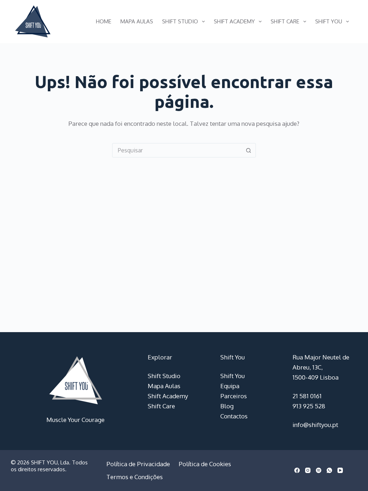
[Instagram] (307, 470)
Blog (227, 406)
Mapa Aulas (136, 21)
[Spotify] (318, 470)
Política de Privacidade (138, 464)
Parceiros (233, 396)
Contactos (234, 416)
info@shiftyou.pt (315, 424)
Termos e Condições (134, 477)
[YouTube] (340, 470)
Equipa (229, 386)
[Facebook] (297, 470)
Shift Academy (234, 21)
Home (103, 21)
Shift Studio (180, 21)
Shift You (328, 21)
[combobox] (177, 150)
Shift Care (285, 21)
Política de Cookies (205, 464)
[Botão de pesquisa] (249, 150)
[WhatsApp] (329, 470)
